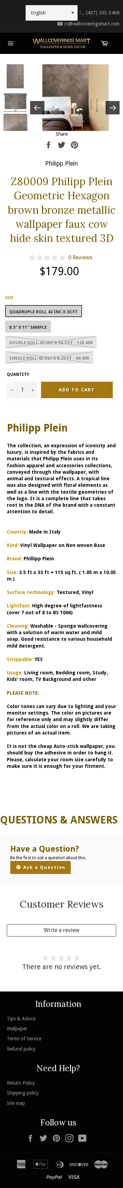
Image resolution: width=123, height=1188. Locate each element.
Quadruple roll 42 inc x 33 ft (43, 311)
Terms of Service (24, 1038)
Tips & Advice (21, 1018)
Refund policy (21, 1049)
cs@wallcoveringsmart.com (88, 23)
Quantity (18, 374)
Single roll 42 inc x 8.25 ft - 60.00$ (49, 358)
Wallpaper (17, 1028)
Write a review (61, 930)
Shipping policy (23, 1093)
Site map (16, 1103)
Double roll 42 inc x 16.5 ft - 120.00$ (51, 342)
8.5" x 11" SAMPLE (28, 327)
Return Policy (21, 1083)
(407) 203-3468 (99, 12)
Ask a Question (44, 867)
